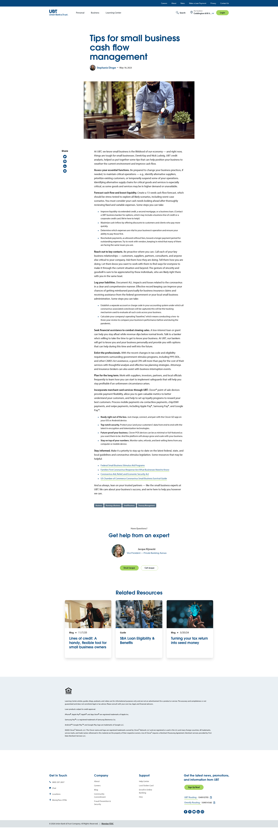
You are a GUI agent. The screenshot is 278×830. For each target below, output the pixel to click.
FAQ (141, 797)
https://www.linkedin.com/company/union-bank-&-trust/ (198, 811)
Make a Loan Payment (197, 3)
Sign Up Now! (194, 787)
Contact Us (224, 3)
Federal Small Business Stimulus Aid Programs (123, 465)
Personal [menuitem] (80, 12)
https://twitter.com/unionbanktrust (190, 811)
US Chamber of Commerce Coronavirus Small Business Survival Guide (134, 478)
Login (222, 12)
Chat (54, 788)
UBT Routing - (191, 797)
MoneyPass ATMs (59, 800)
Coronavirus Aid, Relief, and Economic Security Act (125, 474)
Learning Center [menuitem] (113, 12)
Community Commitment (100, 795)
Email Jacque (129, 568)
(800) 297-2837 (58, 782)
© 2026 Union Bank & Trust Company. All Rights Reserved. (73, 823)
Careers (164, 3)
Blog (96, 790)
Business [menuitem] (95, 12)
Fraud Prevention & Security (102, 802)
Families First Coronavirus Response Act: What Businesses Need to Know (135, 469)
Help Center (144, 781)
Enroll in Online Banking (145, 791)
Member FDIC (107, 823)
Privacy (213, 3)
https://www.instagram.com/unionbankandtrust (202, 811)
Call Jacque (149, 568)
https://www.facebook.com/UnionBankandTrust (185, 811)
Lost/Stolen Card (146, 785)
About (173, 3)
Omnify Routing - (192, 802)
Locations (56, 794)
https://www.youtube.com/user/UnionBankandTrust (194, 811)
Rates (183, 3)
